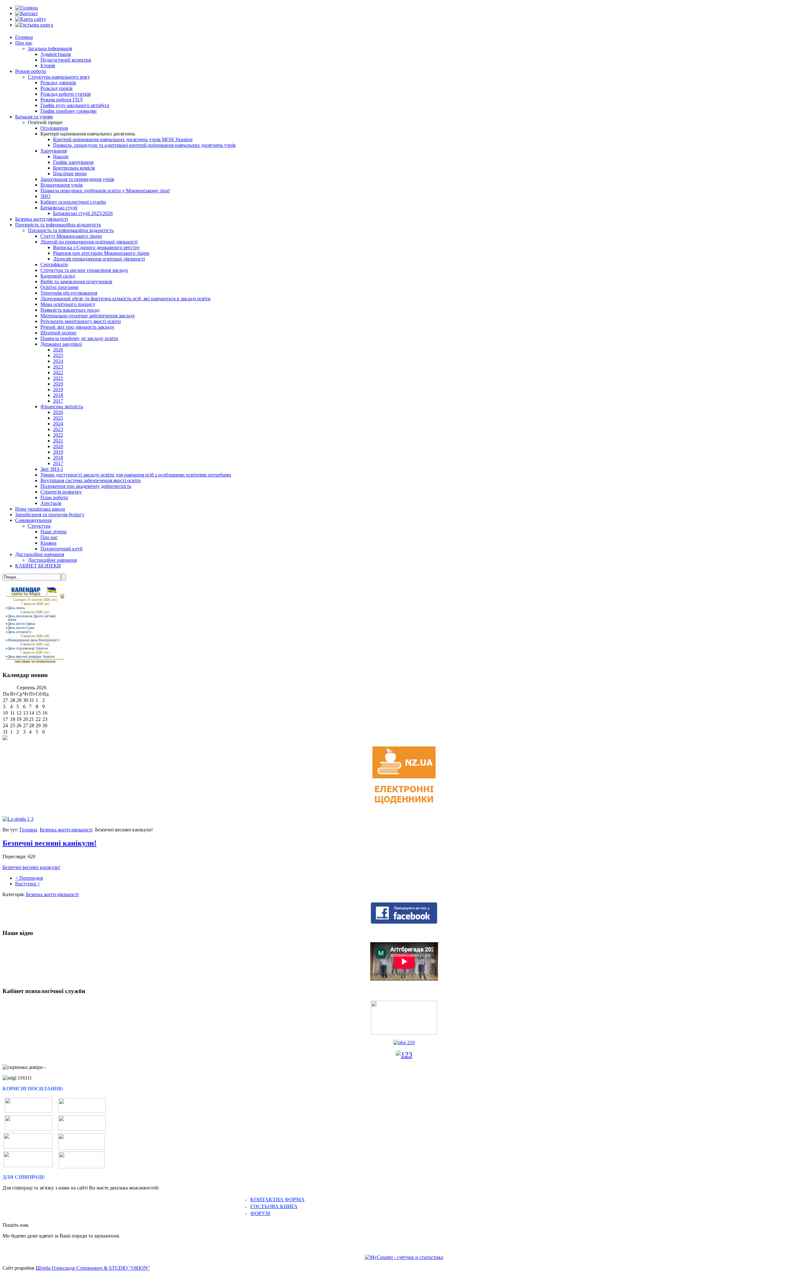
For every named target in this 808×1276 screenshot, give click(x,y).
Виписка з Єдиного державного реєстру (96, 247)
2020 (58, 383)
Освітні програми (59, 287)
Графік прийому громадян (68, 111)
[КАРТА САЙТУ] (30, 19)
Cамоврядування (33, 520)
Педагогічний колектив (65, 60)
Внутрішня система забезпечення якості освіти (90, 480)
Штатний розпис (58, 332)
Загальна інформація (50, 48)
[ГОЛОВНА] (26, 7)
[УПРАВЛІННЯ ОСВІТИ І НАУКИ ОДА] (82, 1128)
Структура (39, 526)
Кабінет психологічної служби (73, 202)
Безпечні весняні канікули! (50, 843)
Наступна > (27, 883)
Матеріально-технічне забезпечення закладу (87, 315)
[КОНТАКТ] (26, 13)
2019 (58, 389)
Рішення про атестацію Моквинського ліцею (101, 253)
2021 (58, 378)
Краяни (48, 543)
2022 (58, 372)
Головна (24, 37)
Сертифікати (54, 264)
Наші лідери (53, 531)
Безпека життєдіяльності (41, 219)
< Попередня (29, 878)
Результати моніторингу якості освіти (80, 321)
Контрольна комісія (74, 168)
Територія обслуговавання (68, 293)
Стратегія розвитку (61, 491)
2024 (58, 361)
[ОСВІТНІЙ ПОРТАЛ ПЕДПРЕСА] (28, 1165)
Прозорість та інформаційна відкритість (58, 224)
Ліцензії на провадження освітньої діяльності (89, 241)
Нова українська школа (40, 509)
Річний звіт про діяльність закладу (77, 327)
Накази (60, 156)
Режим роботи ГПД (61, 99)
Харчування (53, 150)
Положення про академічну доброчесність (85, 486)
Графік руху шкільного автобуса (74, 105)
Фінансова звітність (61, 406)
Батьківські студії (58, 207)
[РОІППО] (28, 1147)
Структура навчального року (59, 77)
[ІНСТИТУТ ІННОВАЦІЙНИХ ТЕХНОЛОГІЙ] (82, 1110)
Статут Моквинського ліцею (71, 236)
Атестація (50, 503)
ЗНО (45, 196)
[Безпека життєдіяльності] (404, 1042)
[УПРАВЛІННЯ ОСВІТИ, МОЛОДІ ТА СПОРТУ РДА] (81, 1160)
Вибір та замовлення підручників (76, 281)
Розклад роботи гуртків (65, 94)
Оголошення (54, 128)
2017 (58, 401)
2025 (58, 355)
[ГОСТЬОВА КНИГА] (34, 24)
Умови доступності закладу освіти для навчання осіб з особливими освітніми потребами (135, 474)
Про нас (24, 42)
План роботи (54, 497)
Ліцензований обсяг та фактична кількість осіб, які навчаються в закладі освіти (125, 298)
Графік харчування (73, 162)
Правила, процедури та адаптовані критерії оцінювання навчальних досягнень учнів (144, 145)
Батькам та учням (34, 116)
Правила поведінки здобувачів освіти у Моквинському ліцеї (105, 190)
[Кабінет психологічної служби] (404, 1017)
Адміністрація (55, 54)
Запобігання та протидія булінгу (49, 514)
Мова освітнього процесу (67, 304)
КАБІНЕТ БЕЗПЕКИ (38, 565)
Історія (47, 65)
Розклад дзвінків (58, 82)
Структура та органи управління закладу (84, 270)
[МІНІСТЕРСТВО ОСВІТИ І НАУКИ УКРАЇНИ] (28, 1111)
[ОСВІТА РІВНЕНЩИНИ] (28, 1128)
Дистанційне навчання (39, 554)
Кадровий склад (57, 276)
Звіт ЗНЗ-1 (51, 469)
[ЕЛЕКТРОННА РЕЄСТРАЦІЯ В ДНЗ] (81, 1141)
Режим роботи (30, 71)
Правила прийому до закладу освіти (79, 338)
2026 (58, 349)
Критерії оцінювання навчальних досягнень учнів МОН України (123, 139)
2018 (58, 395)
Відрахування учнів (61, 185)
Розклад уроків (56, 88)
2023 (58, 366)
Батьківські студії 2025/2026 (83, 213)
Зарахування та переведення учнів (77, 179)
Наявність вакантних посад (69, 310)
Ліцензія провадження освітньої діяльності (99, 258)
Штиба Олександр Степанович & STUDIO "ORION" (93, 1268)
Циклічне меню (70, 173)
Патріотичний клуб (61, 548)
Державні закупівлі (61, 344)
